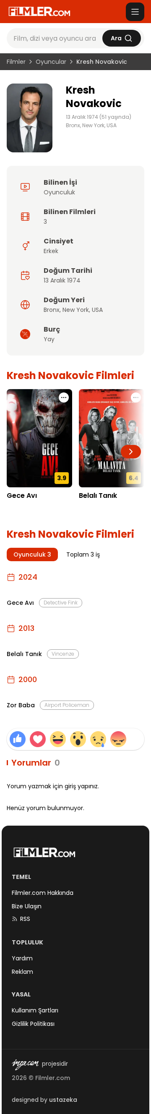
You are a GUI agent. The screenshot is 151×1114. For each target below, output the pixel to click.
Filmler (16, 62)
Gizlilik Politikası (33, 1024)
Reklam (22, 972)
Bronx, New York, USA (91, 125)
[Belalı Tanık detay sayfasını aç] (111, 438)
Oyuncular (51, 62)
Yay (49, 339)
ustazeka (63, 1100)
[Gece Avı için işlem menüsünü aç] (64, 397)
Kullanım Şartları (35, 1010)
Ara (116, 38)
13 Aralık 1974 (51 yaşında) (98, 117)
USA (97, 310)
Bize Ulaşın (27, 906)
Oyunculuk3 (32, 554)
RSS (25, 919)
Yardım (22, 958)
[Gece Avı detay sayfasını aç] (39, 438)
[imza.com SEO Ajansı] (25, 1064)
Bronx (52, 310)
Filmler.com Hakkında (42, 893)
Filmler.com (52, 1078)
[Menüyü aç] (135, 12)
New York (75, 310)
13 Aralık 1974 (62, 280)
